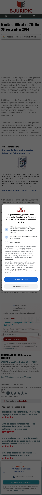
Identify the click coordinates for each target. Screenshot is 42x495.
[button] (21, 242)
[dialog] (21, 247)
